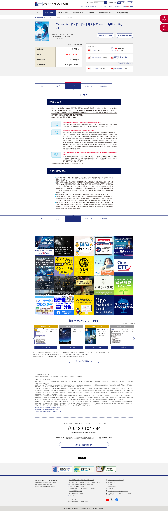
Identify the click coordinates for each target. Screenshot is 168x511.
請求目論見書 (118, 68)
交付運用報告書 (96, 58)
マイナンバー (72, 499)
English (130, 2)
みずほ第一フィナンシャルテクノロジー (118, 491)
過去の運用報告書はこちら (125, 63)
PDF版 (94, 50)
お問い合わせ (92, 6)
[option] (46, 337)
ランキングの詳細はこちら (84, 361)
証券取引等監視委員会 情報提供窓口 (78, 501)
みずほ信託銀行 (111, 486)
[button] (34, 338)
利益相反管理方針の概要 (75, 491)
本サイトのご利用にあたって (76, 486)
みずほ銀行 (110, 484)
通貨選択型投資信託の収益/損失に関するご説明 (47, 409)
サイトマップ (118, 6)
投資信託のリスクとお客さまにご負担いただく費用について (84, 482)
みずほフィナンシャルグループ (115, 480)
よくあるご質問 (102, 6)
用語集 (110, 6)
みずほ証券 (110, 488)
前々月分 (113, 50)
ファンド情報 (40, 17)
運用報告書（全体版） (120, 57)
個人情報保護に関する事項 (76, 493)
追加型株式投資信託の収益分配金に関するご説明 (47, 407)
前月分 (113, 48)
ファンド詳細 (46, 347)
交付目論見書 (96, 68)
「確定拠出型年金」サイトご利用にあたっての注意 (82, 488)
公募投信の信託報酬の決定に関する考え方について (48, 412)
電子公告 (84, 6)
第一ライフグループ (113, 482)
